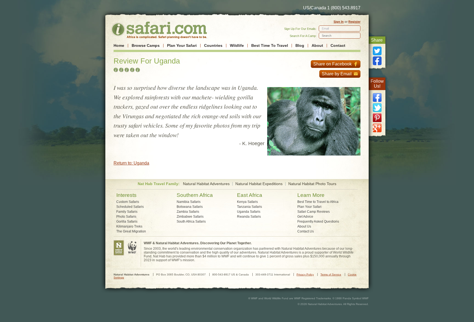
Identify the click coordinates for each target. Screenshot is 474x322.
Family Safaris (126, 212)
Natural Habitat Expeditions (259, 184)
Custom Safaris (127, 202)
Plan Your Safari (182, 45)
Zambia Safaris (188, 212)
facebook (377, 97)
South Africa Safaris (191, 221)
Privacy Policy (305, 274)
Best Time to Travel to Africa (317, 202)
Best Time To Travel (269, 45)
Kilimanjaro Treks (129, 226)
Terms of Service (330, 274)
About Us (304, 226)
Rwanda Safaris (249, 217)
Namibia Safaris (189, 202)
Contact (338, 45)
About (317, 45)
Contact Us (305, 231)
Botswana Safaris (190, 207)
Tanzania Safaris (249, 207)
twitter (377, 107)
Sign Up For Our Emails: (300, 28)
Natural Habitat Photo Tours (312, 184)
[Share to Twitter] (377, 51)
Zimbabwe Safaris (190, 217)
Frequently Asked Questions (318, 221)
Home (119, 45)
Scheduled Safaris (130, 207)
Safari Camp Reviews (313, 212)
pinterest (377, 117)
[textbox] (339, 36)
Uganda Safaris (248, 212)
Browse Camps (146, 45)
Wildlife (237, 45)
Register (354, 21)
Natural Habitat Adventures (206, 184)
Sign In (339, 21)
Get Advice (305, 217)
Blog (299, 45)
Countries (213, 45)
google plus (377, 127)
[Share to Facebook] (377, 60)
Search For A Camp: (303, 36)
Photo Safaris (126, 217)
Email (325, 28)
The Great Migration (131, 231)
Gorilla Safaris (126, 221)
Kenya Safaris (247, 202)
